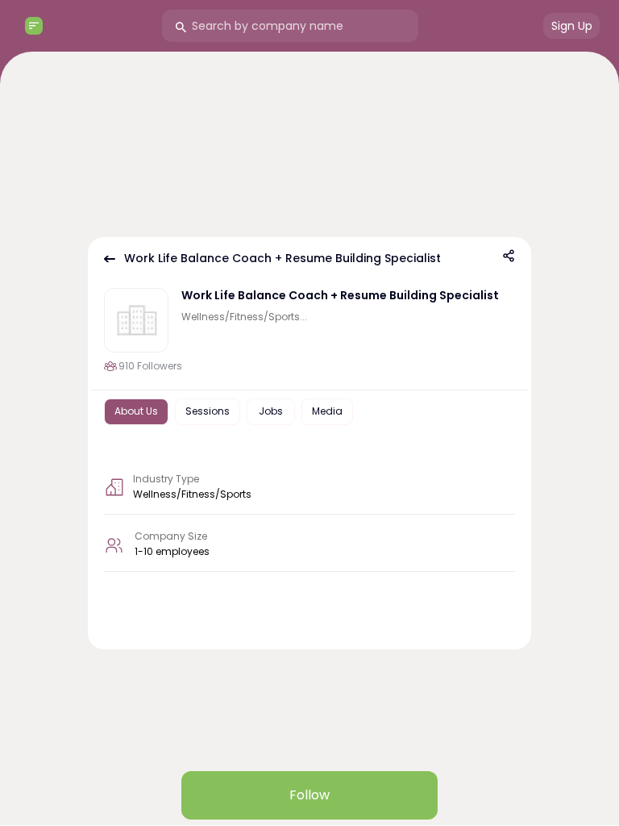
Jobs (271, 411)
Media (327, 411)
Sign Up (571, 26)
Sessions (207, 411)
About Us (136, 411)
